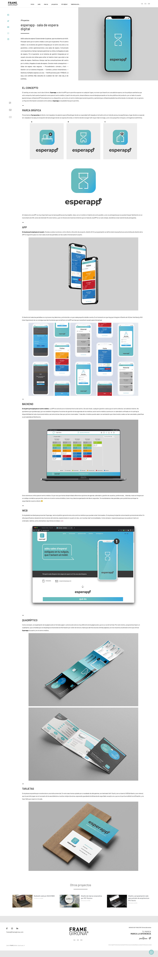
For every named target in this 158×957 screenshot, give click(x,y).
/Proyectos (25, 20)
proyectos (55, 4)
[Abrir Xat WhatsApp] (151, 952)
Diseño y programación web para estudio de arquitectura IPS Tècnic (138, 898)
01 (10, 102)
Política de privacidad (119, 944)
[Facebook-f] (6, 928)
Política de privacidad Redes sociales (133, 944)
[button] (8, 15)
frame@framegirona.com (14, 932)
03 (10, 116)
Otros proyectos (80, 885)
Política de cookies (147, 944)
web (39, 4)
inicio (32, 4)
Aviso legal (111, 944)
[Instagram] (12, 928)
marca (46, 4)
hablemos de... (75, 4)
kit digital (64, 4)
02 (10, 109)
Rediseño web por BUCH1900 (44, 896)
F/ (24, 945)
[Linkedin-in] (17, 928)
